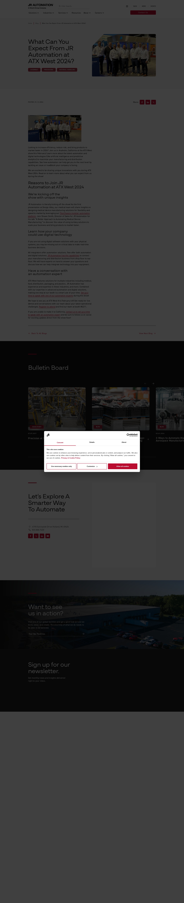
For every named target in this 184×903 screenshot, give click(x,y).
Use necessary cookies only (61, 466)
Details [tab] (92, 442)
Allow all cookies (122, 466)
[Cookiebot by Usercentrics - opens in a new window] (128, 435)
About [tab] (124, 442)
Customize (91, 466)
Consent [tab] (60, 442)
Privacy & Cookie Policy (70, 458)
